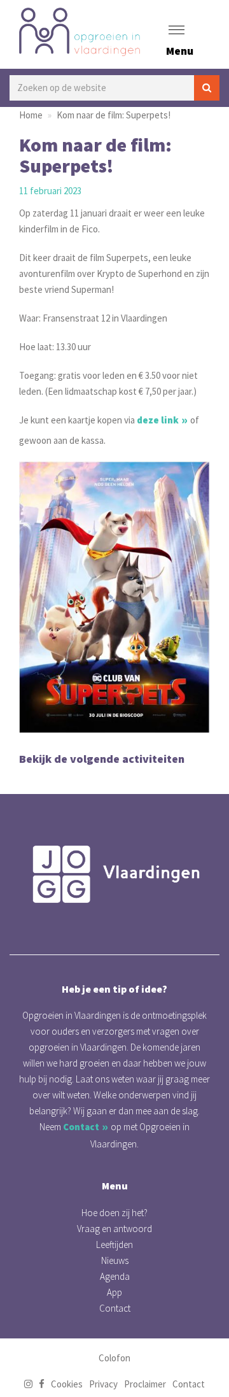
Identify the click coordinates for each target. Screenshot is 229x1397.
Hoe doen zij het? (114, 1213)
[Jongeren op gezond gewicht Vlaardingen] (114, 874)
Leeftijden (114, 1244)
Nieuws (114, 1260)
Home (31, 115)
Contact (81, 1127)
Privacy (103, 1384)
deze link (158, 420)
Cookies (67, 1384)
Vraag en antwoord (114, 1229)
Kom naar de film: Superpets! (113, 115)
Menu (179, 50)
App (114, 1292)
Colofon (114, 1358)
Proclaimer (145, 1384)
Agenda (115, 1276)
